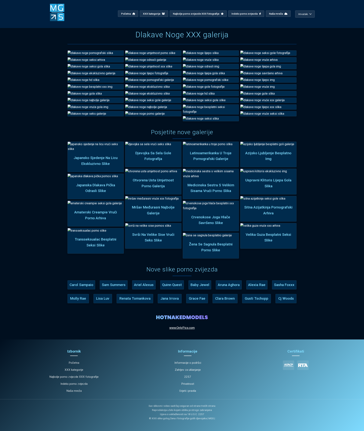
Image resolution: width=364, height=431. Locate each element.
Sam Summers (114, 285)
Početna (126, 13)
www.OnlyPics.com (182, 328)
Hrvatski (303, 14)
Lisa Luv (102, 298)
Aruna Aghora (229, 285)
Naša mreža (276, 13)
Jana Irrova (169, 298)
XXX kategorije (152, 13)
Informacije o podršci (187, 362)
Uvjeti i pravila (187, 391)
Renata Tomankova (135, 298)
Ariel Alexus (144, 285)
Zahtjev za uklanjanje (188, 369)
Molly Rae (78, 298)
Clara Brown (225, 298)
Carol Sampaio (81, 285)
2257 (187, 376)
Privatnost (187, 384)
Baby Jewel (200, 285)
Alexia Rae (256, 285)
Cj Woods (286, 298)
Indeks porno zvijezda (244, 13)
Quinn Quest (172, 285)
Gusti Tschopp (256, 298)
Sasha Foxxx (284, 285)
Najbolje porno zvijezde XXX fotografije (196, 13)
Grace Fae (197, 298)
